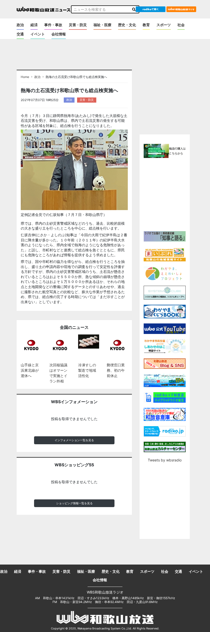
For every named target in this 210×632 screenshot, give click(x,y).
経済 (34, 25)
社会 (181, 25)
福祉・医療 (102, 25)
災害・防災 (78, 25)
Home (25, 76)
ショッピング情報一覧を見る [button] (74, 503)
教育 (146, 25)
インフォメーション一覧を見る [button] (74, 440)
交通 (20, 34)
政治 (20, 25)
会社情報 (58, 34)
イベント (37, 34)
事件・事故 (53, 25)
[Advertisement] (174, 194)
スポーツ (163, 25)
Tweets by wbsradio (165, 460)
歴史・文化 (127, 25)
